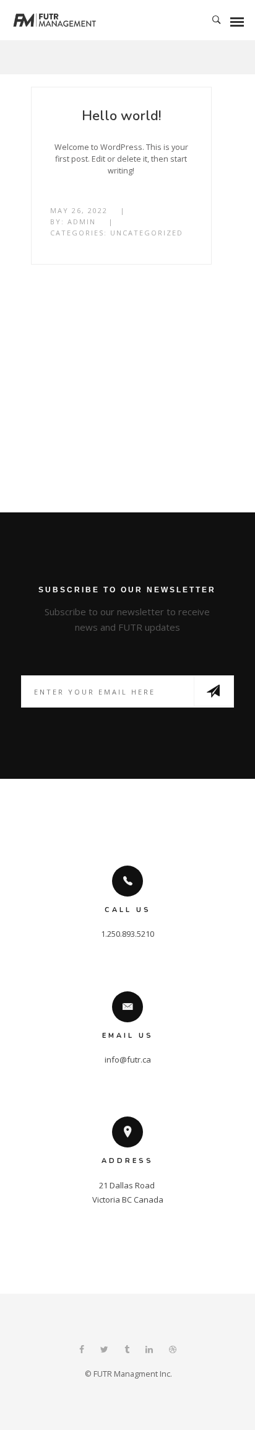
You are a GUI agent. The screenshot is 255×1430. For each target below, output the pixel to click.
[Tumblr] (127, 1350)
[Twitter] (104, 1350)
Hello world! (121, 116)
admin (81, 221)
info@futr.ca (128, 1059)
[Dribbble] (173, 1350)
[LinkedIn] (149, 1350)
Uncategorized (146, 232)
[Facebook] (81, 1350)
